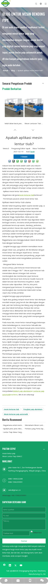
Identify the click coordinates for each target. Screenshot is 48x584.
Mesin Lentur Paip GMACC (12, 456)
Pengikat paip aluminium (32, 409)
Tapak (32, 151)
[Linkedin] (10, 565)
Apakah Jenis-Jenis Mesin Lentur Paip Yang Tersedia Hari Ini (13, 428)
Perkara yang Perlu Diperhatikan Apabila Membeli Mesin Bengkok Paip (35, 428)
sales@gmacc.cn (14, 490)
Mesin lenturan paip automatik (16, 414)
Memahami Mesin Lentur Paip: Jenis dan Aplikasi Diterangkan (35, 425)
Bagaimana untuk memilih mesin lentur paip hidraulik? (13, 425)
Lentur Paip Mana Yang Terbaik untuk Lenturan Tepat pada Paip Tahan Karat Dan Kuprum (13, 432)
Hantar (24, 541)
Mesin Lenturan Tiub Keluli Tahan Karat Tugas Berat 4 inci (34, 123)
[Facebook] (4, 565)
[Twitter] (15, 565)
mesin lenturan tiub (11, 409)
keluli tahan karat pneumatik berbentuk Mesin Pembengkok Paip (14, 123)
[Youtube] (21, 565)
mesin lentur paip (8, 453)
